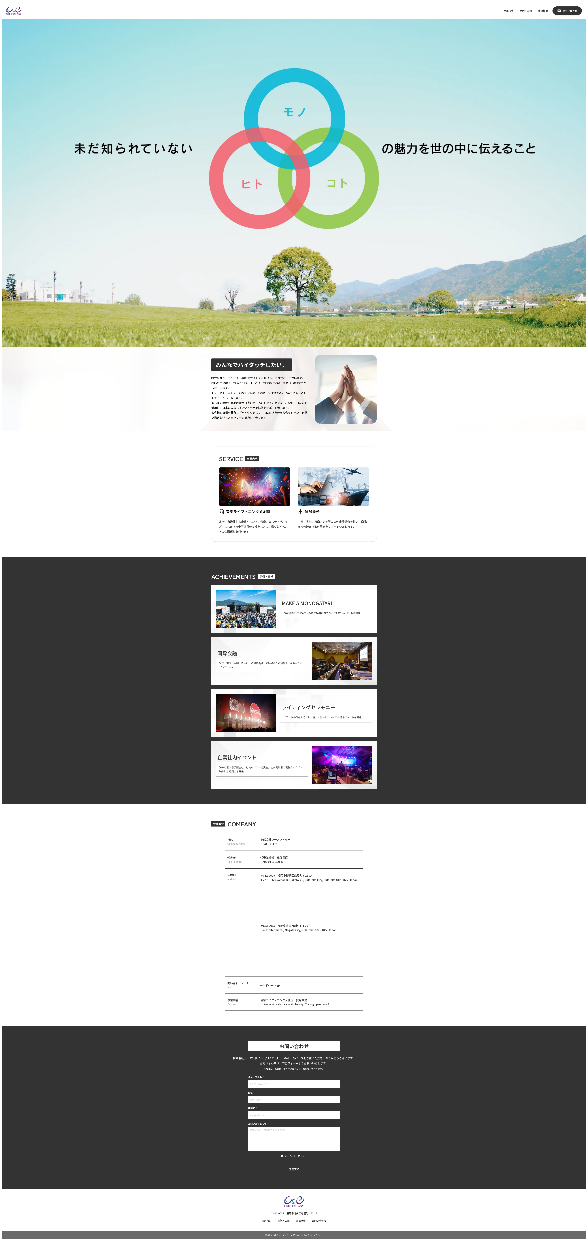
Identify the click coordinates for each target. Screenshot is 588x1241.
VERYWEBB (315, 1235)
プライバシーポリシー (295, 1155)
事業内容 (509, 10)
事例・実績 (526, 10)
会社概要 (543, 10)
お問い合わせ (319, 1220)
